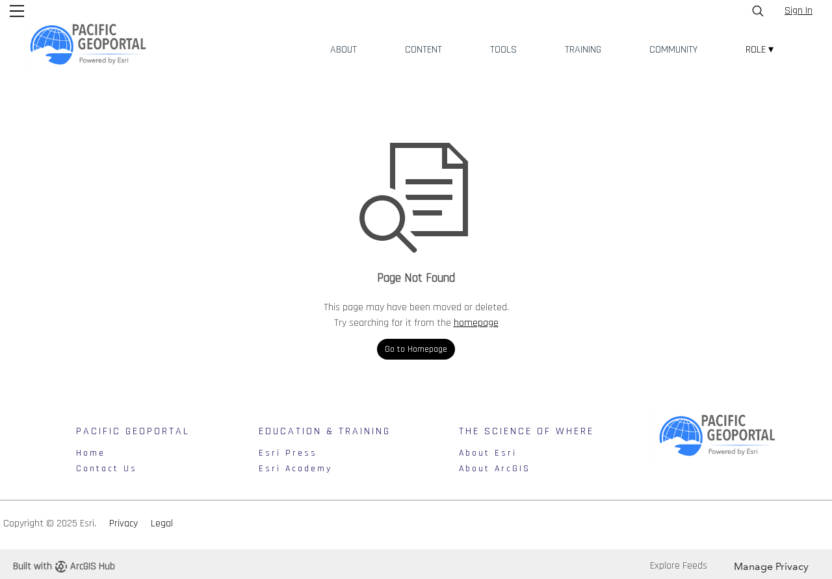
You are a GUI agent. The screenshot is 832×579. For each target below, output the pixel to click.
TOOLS (503, 49)
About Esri (488, 453)
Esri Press (288, 453)
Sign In (798, 11)
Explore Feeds (678, 566)
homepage (476, 323)
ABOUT (343, 49)
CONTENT (423, 49)
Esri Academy (295, 468)
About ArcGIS (494, 468)
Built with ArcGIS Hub (64, 566)
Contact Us (106, 468)
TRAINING (583, 49)
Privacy (123, 523)
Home (90, 453)
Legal (162, 523)
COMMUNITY (673, 49)
